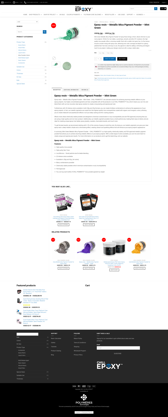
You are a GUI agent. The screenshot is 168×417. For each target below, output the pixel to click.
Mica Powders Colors (24, 59)
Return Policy (78, 342)
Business (139, 18)
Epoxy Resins (21, 49)
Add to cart (109, 62)
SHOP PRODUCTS (34, 18)
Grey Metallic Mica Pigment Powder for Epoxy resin (63, 266)
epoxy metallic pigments (135, 82)
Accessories (21, 66)
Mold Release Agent (23, 61)
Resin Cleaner (22, 64)
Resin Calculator (56, 342)
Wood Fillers (21, 51)
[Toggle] (45, 46)
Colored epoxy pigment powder (104, 82)
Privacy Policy (78, 358)
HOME (25, 18)
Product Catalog (56, 354)
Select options (63, 228)
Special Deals (21, 87)
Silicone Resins (22, 54)
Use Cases (121, 18)
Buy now (122, 62)
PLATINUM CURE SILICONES (92, 18)
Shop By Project (50, 18)
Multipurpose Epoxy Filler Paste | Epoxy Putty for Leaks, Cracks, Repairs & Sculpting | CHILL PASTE (114, 267)
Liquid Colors (21, 56)
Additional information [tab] (71, 93)
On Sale (112, 25)
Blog (52, 358)
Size (95, 56)
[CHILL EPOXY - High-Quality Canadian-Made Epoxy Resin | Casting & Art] (84, 12)
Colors (19, 74)
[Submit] (155, 12)
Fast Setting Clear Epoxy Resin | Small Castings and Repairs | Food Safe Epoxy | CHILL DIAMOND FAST (63, 222)
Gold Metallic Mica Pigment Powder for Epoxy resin (139, 266)
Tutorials (53, 350)
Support (130, 18)
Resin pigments (105, 83)
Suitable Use (20, 70)
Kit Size (19, 80)
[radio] (101, 56)
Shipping (76, 350)
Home (96, 25)
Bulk (18, 84)
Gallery (53, 346)
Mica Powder (97, 83)
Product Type (21, 46)
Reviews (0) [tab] (85, 93)
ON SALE (62, 18)
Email (98, 348)
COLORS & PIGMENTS (73, 18)
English (164, 6)
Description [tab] (57, 93)
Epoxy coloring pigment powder (120, 82)
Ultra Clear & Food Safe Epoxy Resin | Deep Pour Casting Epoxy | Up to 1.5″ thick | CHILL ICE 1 (89, 222)
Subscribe (117, 357)
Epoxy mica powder (146, 82)
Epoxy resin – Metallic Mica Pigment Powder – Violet (89, 266)
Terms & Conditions (80, 346)
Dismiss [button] (124, 2)
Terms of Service (101, 410)
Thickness (20, 77)
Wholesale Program (80, 354)
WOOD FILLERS (109, 18)
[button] (154, 6)
